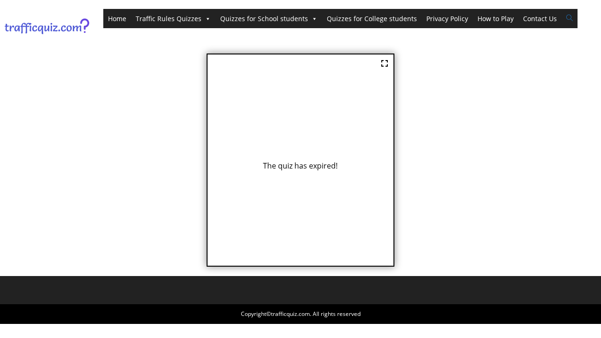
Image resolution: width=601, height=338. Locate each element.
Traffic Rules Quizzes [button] (168, 18)
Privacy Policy (447, 18)
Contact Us (540, 18)
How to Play (496, 18)
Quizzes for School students (264, 18)
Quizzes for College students (372, 18)
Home (117, 18)
